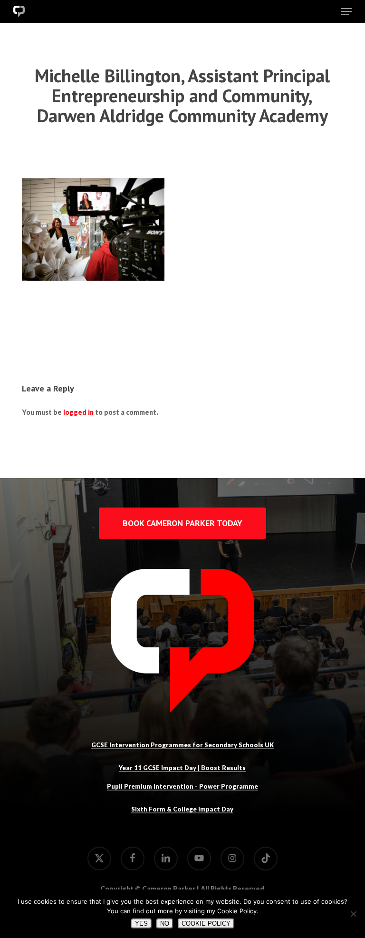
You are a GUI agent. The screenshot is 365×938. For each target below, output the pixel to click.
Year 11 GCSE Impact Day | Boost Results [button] (182, 768)
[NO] (353, 913)
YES (141, 923)
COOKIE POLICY (206, 923)
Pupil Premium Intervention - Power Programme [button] (182, 786)
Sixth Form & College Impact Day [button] (182, 809)
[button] (346, 11)
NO (164, 923)
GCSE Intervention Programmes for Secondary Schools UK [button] (182, 745)
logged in (78, 412)
